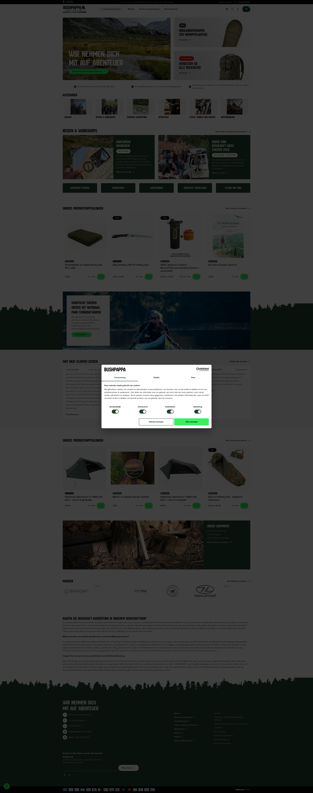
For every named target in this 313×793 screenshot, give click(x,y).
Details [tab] (157, 377)
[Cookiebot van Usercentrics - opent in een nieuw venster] (198, 369)
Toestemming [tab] (120, 377)
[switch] (142, 412)
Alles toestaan (191, 422)
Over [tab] (193, 377)
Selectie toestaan (156, 422)
